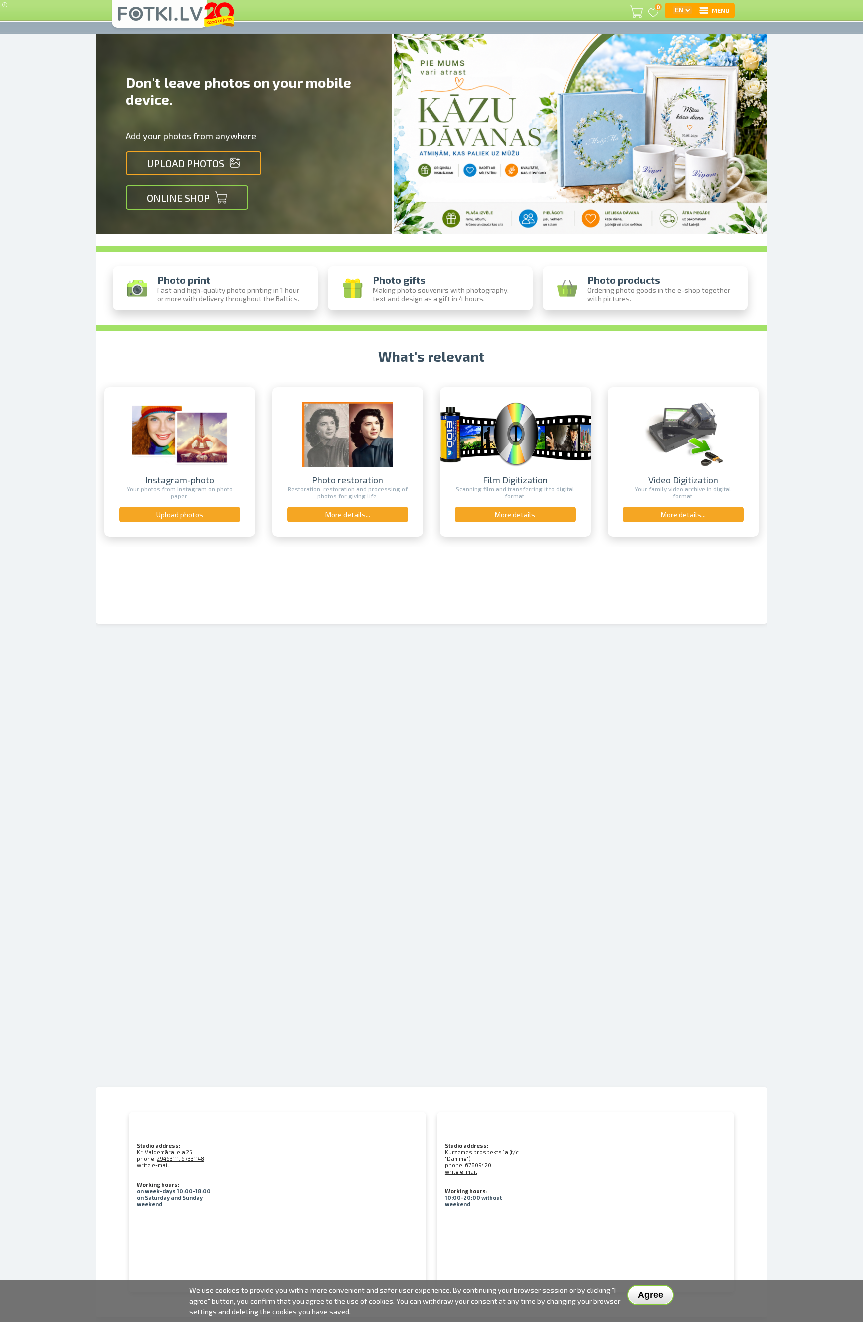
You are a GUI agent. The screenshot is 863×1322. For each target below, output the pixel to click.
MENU (721, 10)
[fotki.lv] (159, 18)
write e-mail (153, 1165)
